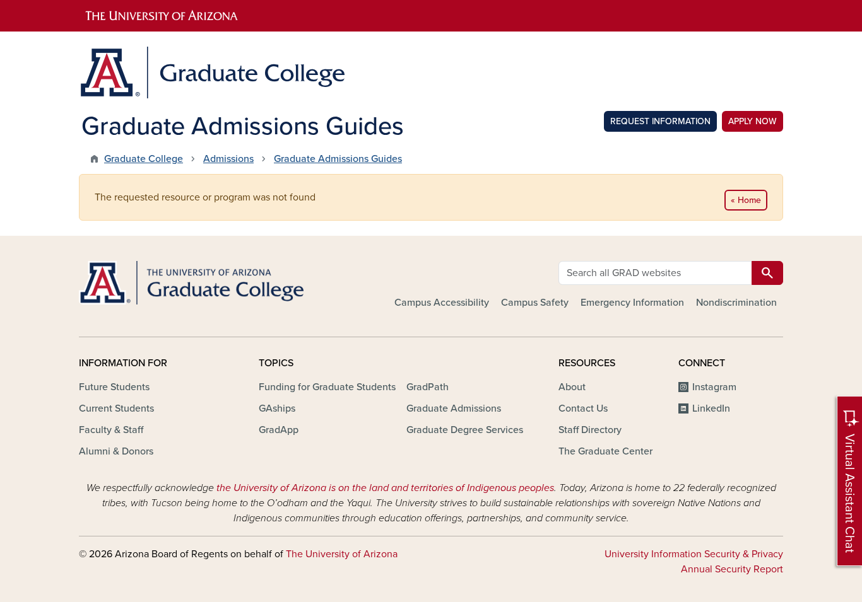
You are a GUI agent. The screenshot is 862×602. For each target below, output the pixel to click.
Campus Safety (535, 302)
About (572, 387)
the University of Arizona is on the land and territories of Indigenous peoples (385, 488)
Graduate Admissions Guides (338, 159)
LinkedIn (711, 408)
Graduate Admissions (453, 408)
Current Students (116, 408)
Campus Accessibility (441, 302)
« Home (746, 200)
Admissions (228, 159)
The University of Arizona (342, 554)
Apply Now (752, 121)
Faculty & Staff (111, 430)
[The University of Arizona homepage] (431, 16)
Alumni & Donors (116, 451)
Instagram (714, 387)
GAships (277, 408)
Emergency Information (632, 302)
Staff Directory (590, 430)
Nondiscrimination (736, 302)
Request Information (660, 121)
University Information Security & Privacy (694, 554)
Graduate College (143, 159)
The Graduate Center (605, 451)
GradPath (427, 387)
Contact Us (583, 408)
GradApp (278, 430)
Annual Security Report (732, 569)
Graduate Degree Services (464, 430)
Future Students (114, 387)
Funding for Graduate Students (327, 387)
